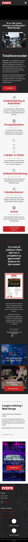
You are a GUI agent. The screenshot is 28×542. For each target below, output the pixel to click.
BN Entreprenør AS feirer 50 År (14, 359)
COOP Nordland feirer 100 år (14, 382)
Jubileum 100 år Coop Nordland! (7, 514)
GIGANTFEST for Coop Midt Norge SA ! (9, 517)
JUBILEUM (14, 354)
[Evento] (8, 488)
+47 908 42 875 (7, 501)
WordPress (7, 539)
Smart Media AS (14, 539)
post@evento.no (7, 502)
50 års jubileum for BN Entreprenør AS (9, 511)
